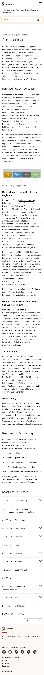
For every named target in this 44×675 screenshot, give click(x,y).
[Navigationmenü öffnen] (40, 3)
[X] (28, 652)
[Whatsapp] (34, 652)
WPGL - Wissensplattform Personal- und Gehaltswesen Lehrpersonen (20, 11)
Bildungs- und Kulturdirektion (12, 657)
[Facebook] (22, 652)
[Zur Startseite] (8, 4)
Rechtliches (6, 666)
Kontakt (5, 660)
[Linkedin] (4, 652)
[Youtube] (10, 652)
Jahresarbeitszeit (26, 200)
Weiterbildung (32, 421)
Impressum (6, 663)
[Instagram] (16, 652)
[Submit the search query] (38, 20)
